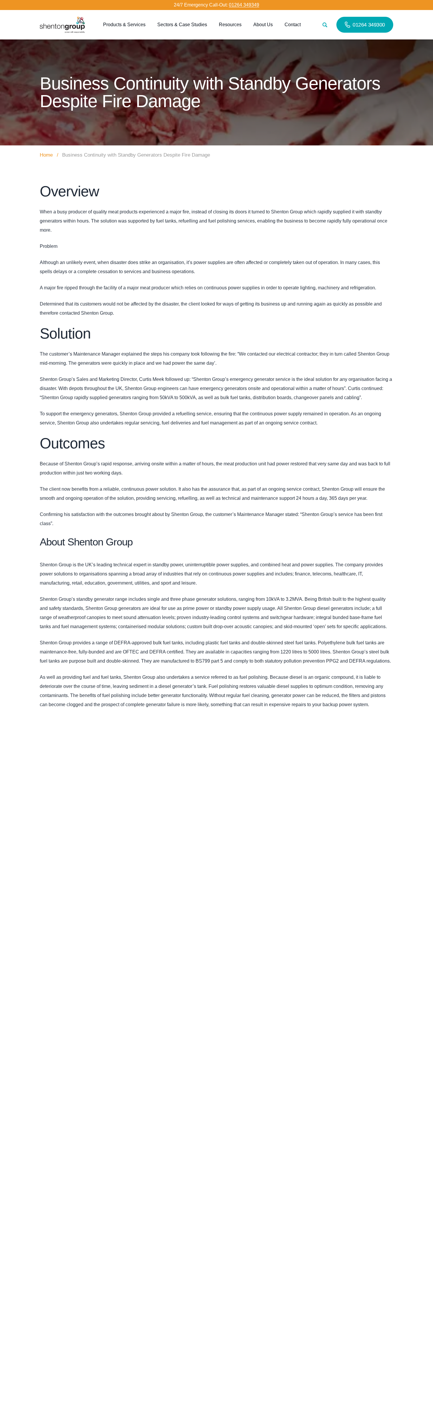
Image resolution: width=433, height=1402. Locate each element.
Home (46, 155)
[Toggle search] (324, 25)
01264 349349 (244, 4)
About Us (263, 24)
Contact (293, 24)
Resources (230, 24)
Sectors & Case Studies (182, 24)
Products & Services (124, 24)
